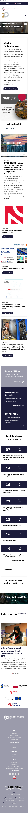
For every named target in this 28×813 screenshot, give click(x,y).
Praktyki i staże (14, 735)
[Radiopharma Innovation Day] (14, 253)
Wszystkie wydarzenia (18, 560)
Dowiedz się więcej (10, 89)
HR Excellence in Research (14, 737)
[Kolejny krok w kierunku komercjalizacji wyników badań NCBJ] (14, 289)
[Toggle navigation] (26, 15)
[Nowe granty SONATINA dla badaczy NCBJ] (14, 215)
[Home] (9, 9)
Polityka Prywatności (11, 789)
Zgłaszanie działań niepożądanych (14, 768)
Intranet (14, 745)
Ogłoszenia (14, 733)
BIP (15, 778)
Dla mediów (14, 764)
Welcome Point (14, 739)
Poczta (14, 747)
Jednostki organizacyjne (14, 766)
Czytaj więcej (8, 237)
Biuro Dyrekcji (14, 762)
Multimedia (14, 756)
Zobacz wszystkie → (22, 614)
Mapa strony (8, 786)
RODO (20, 789)
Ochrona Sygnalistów (18, 786)
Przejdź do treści (4, 0)
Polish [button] (18, 3)
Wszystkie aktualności (12, 129)
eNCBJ (7, 3)
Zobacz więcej (17, 381)
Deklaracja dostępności (14, 788)
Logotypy (14, 754)
